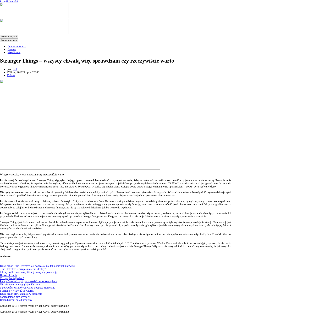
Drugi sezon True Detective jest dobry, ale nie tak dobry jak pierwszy (37, 265)
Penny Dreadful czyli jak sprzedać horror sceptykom (28, 281)
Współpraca (14, 52)
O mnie (12, 49)
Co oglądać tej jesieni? (12, 278)
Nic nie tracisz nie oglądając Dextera (20, 284)
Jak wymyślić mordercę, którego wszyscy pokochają (28, 272)
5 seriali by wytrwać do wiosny (17, 290)
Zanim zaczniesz (17, 46)
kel (15, 69)
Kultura (11, 75)
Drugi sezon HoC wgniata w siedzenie (21, 293)
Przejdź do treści (9, 1)
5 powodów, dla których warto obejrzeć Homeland (27, 287)
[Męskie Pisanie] (34, 17)
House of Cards (8, 275)
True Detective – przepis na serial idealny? (23, 269)
